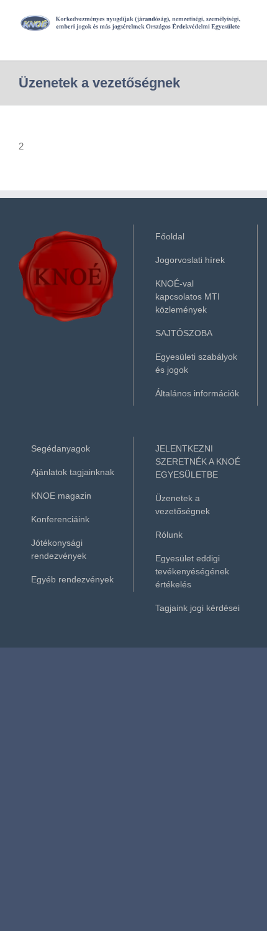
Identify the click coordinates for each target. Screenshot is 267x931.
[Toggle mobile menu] (243, 38)
